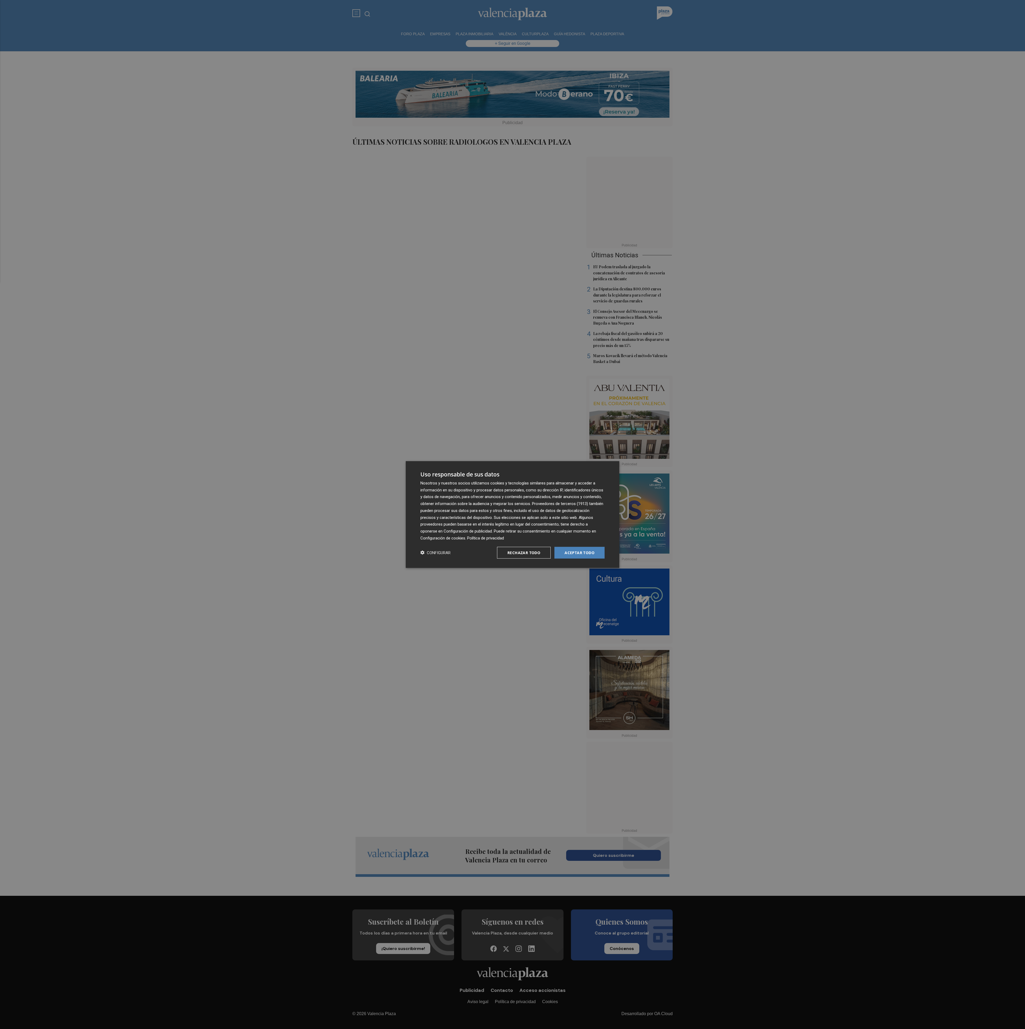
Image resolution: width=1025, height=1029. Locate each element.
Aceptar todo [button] (579, 552)
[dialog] (512, 514)
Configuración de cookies (442, 537)
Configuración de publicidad (468, 531)
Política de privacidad (485, 537)
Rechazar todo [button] (523, 552)
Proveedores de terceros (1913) (560, 503)
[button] (435, 553)
